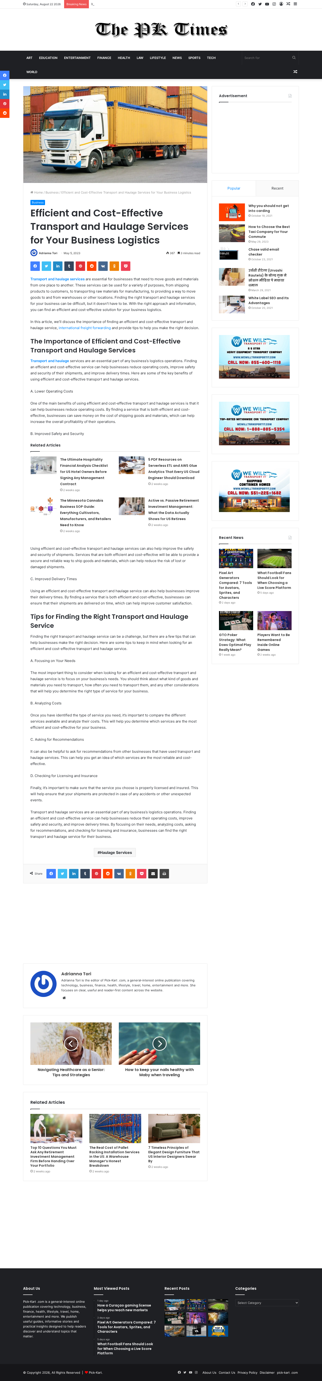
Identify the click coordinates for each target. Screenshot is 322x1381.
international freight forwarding (85, 328)
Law (140, 58)
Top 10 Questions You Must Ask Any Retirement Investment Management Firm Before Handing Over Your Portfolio (53, 1156)
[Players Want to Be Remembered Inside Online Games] (274, 620)
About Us (209, 1372)
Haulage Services (116, 852)
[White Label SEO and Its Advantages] (232, 304)
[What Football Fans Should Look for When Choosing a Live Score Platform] (274, 558)
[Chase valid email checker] (232, 256)
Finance (104, 58)
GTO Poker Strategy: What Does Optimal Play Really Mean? (235, 642)
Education (48, 58)
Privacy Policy (247, 1372)
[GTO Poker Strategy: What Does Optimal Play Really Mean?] (236, 620)
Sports (194, 58)
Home (38, 192)
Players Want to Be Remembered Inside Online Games (273, 642)
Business (52, 192)
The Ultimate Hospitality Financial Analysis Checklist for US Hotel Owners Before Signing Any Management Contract (84, 471)
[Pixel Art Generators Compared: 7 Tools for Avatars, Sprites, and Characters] (236, 558)
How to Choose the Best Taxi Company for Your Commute (269, 231)
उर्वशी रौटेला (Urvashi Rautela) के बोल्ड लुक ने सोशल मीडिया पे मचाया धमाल (267, 278)
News (177, 58)
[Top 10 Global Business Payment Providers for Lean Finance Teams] (218, 1318)
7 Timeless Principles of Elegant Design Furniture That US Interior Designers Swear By (174, 1154)
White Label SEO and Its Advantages (268, 300)
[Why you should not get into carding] (232, 212)
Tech (211, 58)
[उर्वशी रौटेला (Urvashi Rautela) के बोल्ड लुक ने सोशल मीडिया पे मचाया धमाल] (232, 277)
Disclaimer (267, 1372)
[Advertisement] (115, 923)
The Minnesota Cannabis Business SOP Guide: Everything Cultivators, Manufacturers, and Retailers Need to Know (85, 512)
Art (29, 58)
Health (124, 58)
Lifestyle (158, 58)
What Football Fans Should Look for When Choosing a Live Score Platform (145, 4)
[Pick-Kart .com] (161, 29)
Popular (233, 188)
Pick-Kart (95, 1372)
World (31, 72)
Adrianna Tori (48, 253)
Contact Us (227, 1372)
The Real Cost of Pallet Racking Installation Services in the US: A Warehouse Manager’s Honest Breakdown (114, 1156)
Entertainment (77, 58)
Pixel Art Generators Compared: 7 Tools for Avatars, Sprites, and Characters (235, 585)
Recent (277, 188)
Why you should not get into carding (268, 208)
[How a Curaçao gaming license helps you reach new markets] (175, 1305)
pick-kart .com (287, 1372)
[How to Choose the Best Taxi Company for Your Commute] (232, 233)
